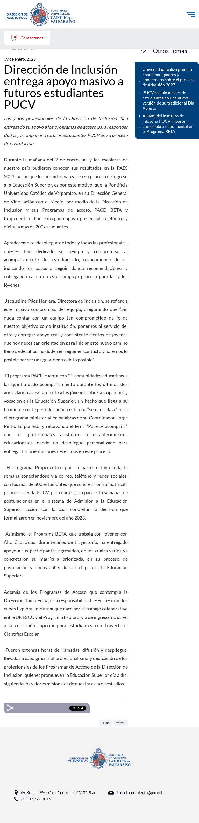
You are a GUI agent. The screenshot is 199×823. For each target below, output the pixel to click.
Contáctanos (32, 37)
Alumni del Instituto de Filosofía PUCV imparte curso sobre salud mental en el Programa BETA (168, 123)
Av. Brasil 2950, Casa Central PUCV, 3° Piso (58, 792)
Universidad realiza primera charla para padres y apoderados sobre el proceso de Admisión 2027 (169, 77)
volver (120, 722)
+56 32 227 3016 (36, 799)
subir (106, 722)
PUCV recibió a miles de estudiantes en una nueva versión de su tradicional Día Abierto (168, 100)
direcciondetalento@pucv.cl (139, 792)
